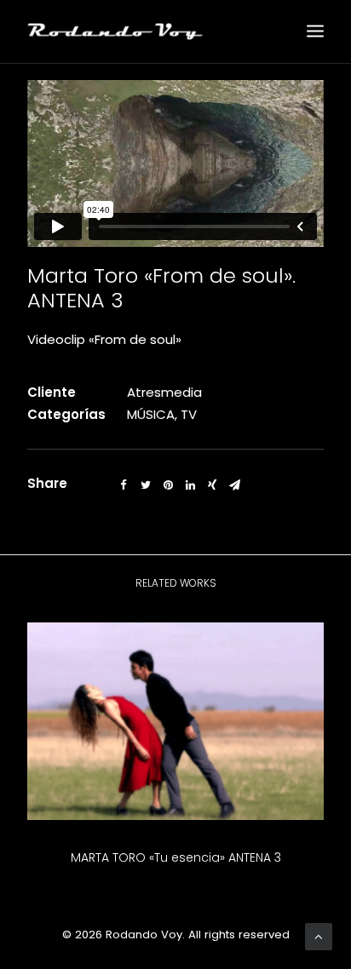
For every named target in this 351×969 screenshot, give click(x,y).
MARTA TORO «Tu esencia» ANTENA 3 (176, 857)
